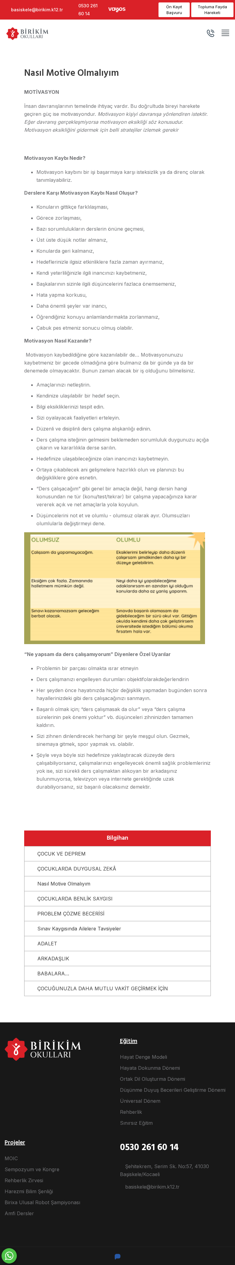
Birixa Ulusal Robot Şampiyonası (42, 1202)
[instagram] (135, 10)
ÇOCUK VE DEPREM (61, 854)
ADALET (47, 944)
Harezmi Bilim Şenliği (29, 1191)
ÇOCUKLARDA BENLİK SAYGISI (75, 899)
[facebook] (127, 10)
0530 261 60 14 (88, 9)
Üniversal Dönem (140, 1101)
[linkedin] (152, 10)
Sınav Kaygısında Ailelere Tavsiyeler (79, 929)
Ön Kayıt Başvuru (174, 9)
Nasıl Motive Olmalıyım (63, 884)
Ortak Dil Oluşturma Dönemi (152, 1079)
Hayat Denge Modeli (143, 1057)
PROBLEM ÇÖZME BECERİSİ (70, 914)
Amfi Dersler (19, 1213)
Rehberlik (131, 1112)
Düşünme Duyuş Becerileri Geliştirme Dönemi (173, 1090)
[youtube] (144, 10)
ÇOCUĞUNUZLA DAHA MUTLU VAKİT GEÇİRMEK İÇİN (102, 988)
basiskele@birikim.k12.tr (37, 9)
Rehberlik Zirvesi (24, 1180)
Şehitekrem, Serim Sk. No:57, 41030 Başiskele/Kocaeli (164, 1170)
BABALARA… (53, 973)
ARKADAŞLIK (53, 958)
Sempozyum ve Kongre (32, 1169)
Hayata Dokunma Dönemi (150, 1068)
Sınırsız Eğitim (136, 1123)
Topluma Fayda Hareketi (212, 9)
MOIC (11, 1158)
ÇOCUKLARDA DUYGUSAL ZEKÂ (76, 869)
